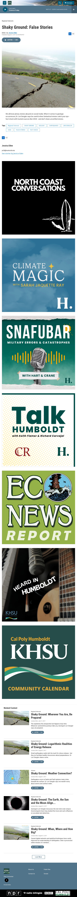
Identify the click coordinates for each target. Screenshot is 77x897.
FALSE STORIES (20, 130)
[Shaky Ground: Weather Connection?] (16, 777)
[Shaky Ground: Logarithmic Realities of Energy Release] (16, 747)
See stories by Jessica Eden (12, 153)
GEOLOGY (42, 125)
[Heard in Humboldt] (38, 585)
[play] (5, 9)
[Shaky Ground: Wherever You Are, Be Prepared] (16, 718)
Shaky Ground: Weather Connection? (51, 773)
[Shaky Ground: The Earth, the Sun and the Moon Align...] (16, 803)
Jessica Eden (13, 33)
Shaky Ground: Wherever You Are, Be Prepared (51, 716)
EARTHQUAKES (53, 125)
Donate (69, 3)
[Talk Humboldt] (38, 430)
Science (33, 770)
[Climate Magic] (38, 275)
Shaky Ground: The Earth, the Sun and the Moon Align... (50, 801)
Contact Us (31, 873)
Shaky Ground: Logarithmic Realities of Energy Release (51, 745)
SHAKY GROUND (29, 125)
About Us (31, 869)
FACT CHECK (34, 130)
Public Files (47, 869)
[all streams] (74, 9)
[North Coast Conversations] (38, 198)
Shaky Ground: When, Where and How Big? (52, 830)
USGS (9, 130)
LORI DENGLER (67, 125)
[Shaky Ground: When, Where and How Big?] (16, 833)
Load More (38, 857)
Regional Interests (7, 21)
